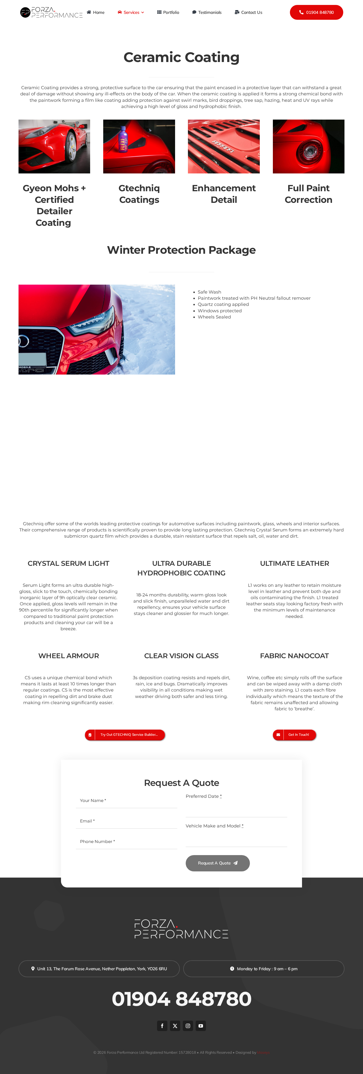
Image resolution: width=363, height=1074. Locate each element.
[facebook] (162, 1026)
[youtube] (201, 1026)
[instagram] (188, 1026)
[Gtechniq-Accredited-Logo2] (181, 433)
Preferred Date (204, 796)
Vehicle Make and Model (214, 826)
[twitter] (175, 1026)
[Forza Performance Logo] (52, 8)
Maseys (263, 1052)
